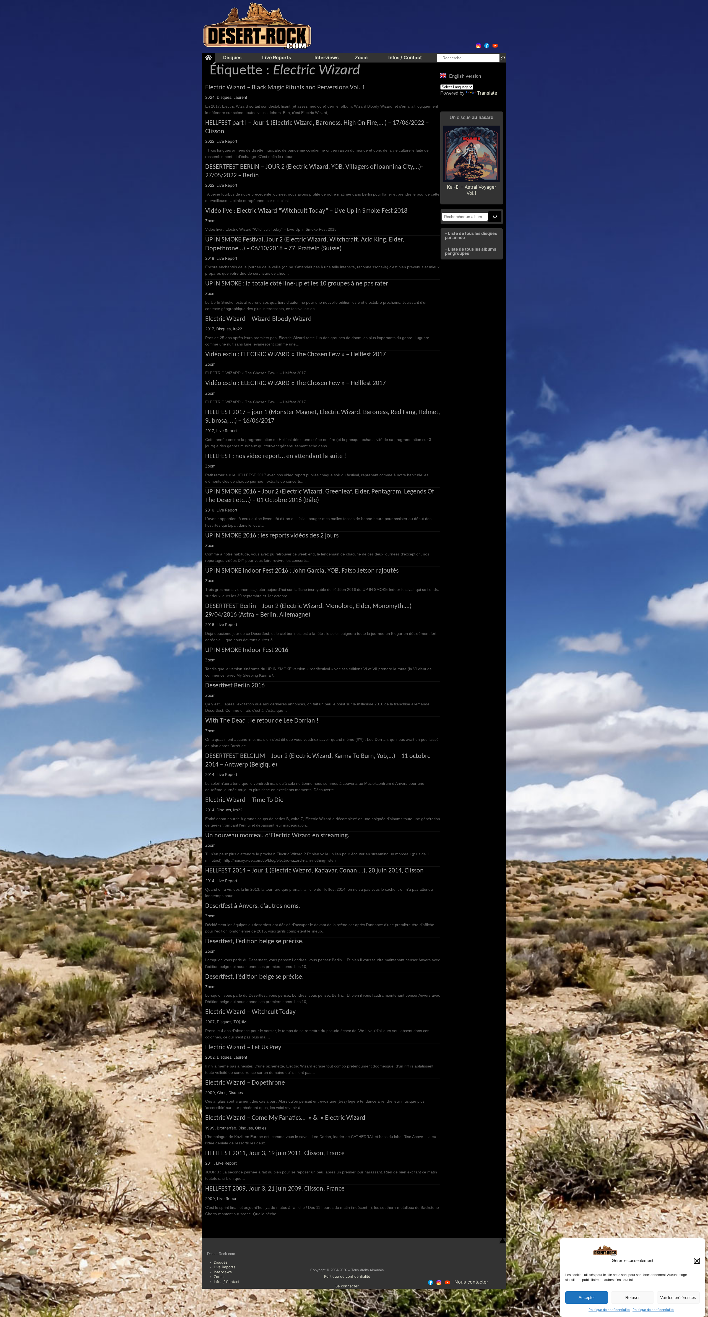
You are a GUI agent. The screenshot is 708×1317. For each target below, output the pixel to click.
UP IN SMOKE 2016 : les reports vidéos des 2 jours (272, 535)
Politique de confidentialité (609, 1310)
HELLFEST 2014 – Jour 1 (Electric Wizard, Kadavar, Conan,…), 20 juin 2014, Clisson (314, 870)
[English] (443, 75)
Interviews (223, 1272)
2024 (210, 97)
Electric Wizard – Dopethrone (245, 1083)
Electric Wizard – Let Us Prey (243, 1047)
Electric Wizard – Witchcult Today (250, 1012)
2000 (210, 1092)
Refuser (632, 1297)
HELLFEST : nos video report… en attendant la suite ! (275, 456)
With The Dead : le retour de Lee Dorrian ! (262, 721)
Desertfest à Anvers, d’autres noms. (252, 906)
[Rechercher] (502, 58)
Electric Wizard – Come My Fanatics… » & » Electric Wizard (285, 1118)
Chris (221, 1092)
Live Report (227, 141)
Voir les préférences (678, 1297)
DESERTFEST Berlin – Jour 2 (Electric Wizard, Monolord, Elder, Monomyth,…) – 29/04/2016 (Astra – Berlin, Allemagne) (310, 610)
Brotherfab (226, 1128)
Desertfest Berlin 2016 (235, 685)
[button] (697, 1261)
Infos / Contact (227, 1281)
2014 (209, 774)
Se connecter (347, 1286)
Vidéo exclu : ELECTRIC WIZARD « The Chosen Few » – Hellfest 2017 (295, 354)
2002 (210, 1057)
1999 (210, 1128)
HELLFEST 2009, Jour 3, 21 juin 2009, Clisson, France (275, 1189)
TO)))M (239, 1021)
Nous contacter (471, 1282)
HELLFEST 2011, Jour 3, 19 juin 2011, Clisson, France (275, 1153)
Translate (487, 93)
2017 (209, 328)
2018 (209, 258)
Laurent (240, 97)
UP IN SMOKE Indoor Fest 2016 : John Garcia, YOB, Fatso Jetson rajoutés (302, 571)
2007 (210, 1021)
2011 (209, 1163)
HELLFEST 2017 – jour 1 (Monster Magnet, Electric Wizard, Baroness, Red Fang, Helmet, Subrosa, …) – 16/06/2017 (322, 416)
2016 (209, 510)
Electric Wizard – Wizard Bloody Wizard (258, 319)
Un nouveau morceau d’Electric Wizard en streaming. (277, 835)
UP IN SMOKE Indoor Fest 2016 (246, 650)
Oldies (260, 1128)
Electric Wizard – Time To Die (244, 800)
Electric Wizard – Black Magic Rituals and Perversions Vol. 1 (285, 87)
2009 (210, 1198)
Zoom (210, 220)
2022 (209, 141)
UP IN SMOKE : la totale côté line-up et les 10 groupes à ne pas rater (296, 283)
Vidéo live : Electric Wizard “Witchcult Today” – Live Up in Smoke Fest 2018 (306, 211)
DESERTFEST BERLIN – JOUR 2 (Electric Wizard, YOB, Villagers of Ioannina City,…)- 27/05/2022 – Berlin (314, 171)
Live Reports (224, 1267)
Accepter (587, 1297)
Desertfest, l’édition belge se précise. (254, 941)
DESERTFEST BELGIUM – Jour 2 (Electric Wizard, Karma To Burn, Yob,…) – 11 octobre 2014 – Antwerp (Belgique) (318, 760)
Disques (224, 97)
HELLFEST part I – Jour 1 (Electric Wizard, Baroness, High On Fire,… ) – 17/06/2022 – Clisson (317, 127)
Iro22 (237, 328)
